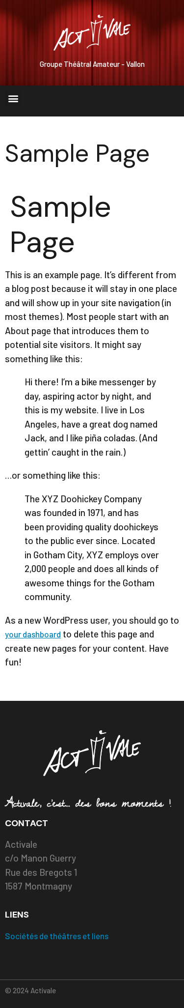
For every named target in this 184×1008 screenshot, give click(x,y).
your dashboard (33, 634)
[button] (13, 98)
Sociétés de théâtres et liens (56, 936)
